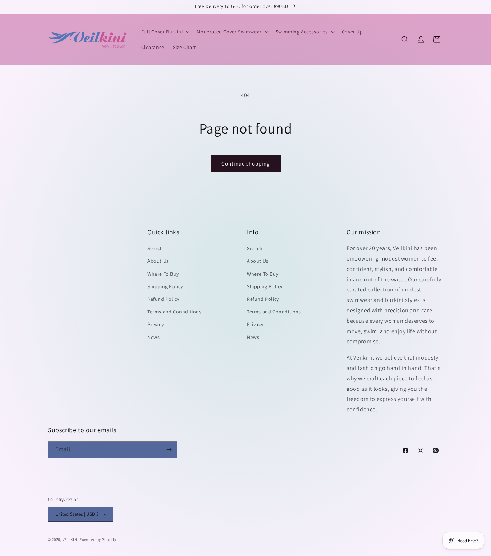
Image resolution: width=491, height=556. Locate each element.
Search (155, 248)
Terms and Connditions (174, 311)
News (153, 337)
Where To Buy (163, 274)
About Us (158, 261)
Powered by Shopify (97, 539)
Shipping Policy (165, 286)
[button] (165, 31)
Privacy (155, 324)
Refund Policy (163, 299)
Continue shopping (245, 163)
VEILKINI (71, 539)
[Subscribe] (169, 449)
